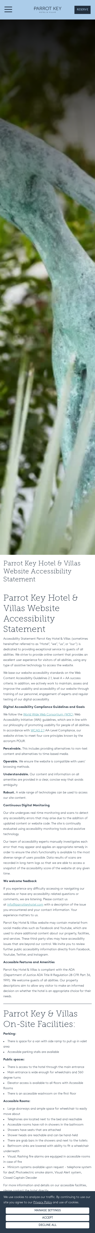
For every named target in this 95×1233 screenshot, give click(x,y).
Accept (47, 1217)
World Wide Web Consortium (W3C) (48, 714)
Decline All (48, 1225)
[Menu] (8, 10)
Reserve (82, 9)
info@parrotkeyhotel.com (25, 904)
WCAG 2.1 (37, 730)
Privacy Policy (42, 1202)
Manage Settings (47, 1210)
